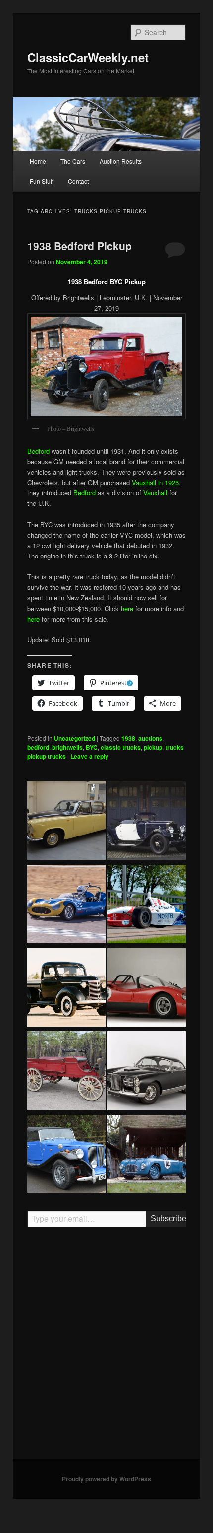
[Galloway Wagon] (66, 1072)
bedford (38, 747)
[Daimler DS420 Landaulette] (66, 822)
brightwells (67, 747)
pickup (153, 747)
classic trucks (121, 747)
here (127, 608)
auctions (150, 738)
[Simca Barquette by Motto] (146, 1155)
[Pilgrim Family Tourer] (66, 1155)
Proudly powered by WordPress (106, 1478)
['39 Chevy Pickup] (66, 989)
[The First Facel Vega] (146, 1072)
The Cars (72, 161)
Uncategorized (74, 738)
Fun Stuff (41, 181)
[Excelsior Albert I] (146, 822)
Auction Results (121, 161)
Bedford (38, 451)
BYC (92, 747)
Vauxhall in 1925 (155, 482)
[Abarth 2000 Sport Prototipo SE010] (146, 989)
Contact (78, 181)
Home (38, 161)
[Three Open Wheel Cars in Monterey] (146, 905)
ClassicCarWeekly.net (88, 57)
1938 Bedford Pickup (79, 245)
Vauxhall (155, 492)
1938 (128, 738)
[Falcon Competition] (66, 905)
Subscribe (168, 1218)
